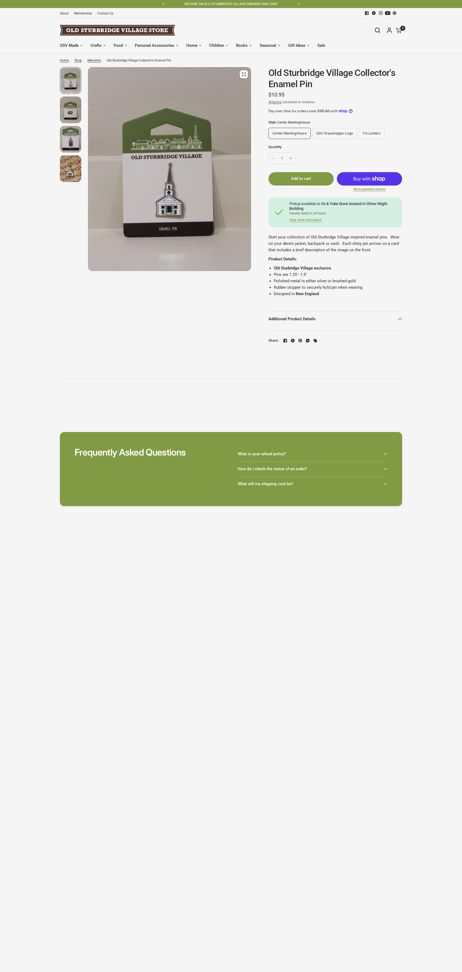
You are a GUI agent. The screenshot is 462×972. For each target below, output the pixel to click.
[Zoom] (244, 74)
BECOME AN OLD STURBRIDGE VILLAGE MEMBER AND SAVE (231, 4)
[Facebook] (366, 13)
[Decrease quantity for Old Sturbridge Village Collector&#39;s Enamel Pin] (273, 158)
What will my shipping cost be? (265, 483)
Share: (273, 340)
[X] (373, 13)
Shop (78, 60)
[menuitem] (65, 13)
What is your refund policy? (262, 454)
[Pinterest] (394, 13)
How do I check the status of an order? (272, 468)
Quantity (275, 147)
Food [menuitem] (118, 45)
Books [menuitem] (242, 45)
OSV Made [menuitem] (69, 45)
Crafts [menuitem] (96, 45)
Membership (83, 13)
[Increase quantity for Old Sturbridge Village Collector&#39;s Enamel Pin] (290, 158)
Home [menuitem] (191, 45)
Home (64, 60)
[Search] (377, 30)
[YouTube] (387, 13)
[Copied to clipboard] (315, 340)
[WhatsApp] (308, 340)
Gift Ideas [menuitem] (296, 45)
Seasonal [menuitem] (268, 45)
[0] (397, 30)
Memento (94, 60)
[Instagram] (380, 13)
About (64, 13)
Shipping (274, 102)
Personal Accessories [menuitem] (154, 45)
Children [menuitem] (216, 45)
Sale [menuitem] (321, 45)
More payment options (369, 189)
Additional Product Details (291, 319)
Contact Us (105, 13)
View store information (305, 220)
